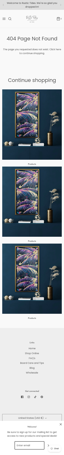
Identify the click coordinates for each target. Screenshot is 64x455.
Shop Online (32, 353)
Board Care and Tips (32, 363)
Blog (32, 368)
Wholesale (32, 372)
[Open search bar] (11, 19)
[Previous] (3, 5)
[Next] (60, 5)
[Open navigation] (4, 19)
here (58, 49)
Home (32, 348)
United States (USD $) (31, 418)
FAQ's (32, 358)
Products (32, 164)
